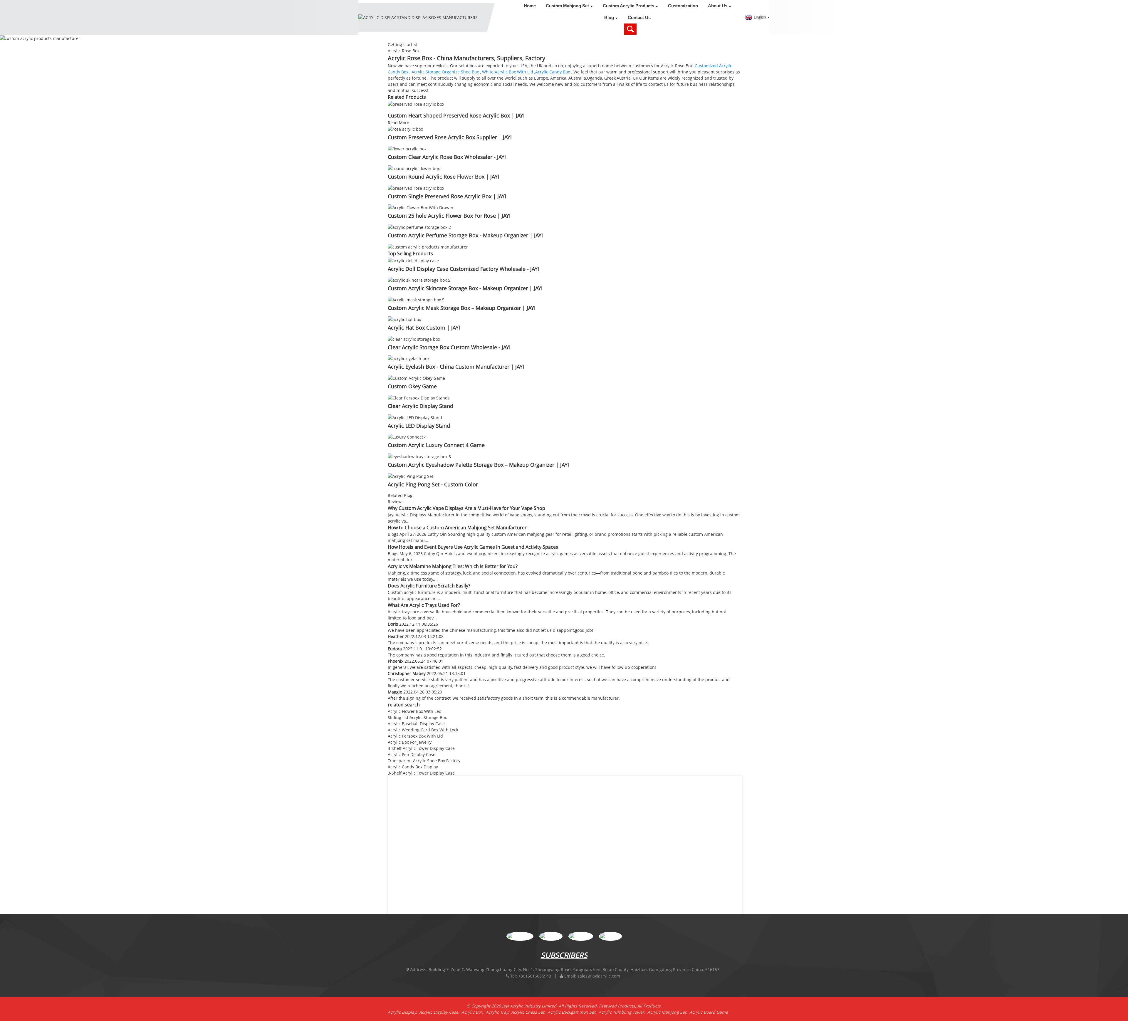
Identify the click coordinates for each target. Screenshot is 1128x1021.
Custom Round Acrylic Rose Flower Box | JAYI (443, 176)
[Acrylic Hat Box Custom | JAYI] (404, 319)
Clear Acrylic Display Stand (420, 405)
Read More (398, 122)
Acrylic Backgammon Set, (573, 1012)
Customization (683, 5)
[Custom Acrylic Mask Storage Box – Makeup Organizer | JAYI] (416, 299)
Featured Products (617, 1006)
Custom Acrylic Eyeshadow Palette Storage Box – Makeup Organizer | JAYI (478, 464)
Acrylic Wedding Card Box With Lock (423, 730)
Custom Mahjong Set (567, 5)
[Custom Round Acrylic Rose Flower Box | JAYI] (414, 168)
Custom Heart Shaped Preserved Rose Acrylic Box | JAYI (456, 115)
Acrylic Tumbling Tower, (623, 1012)
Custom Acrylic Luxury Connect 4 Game (436, 445)
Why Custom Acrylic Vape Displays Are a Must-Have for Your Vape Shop (466, 508)
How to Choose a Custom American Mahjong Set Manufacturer (457, 527)
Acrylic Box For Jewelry (410, 742)
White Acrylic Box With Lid (507, 72)
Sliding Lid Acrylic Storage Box (417, 717)
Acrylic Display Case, (440, 1012)
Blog (609, 17)
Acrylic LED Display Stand (419, 425)
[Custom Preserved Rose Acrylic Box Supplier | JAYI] (405, 129)
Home (530, 5)
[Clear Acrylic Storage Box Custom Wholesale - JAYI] (414, 338)
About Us (717, 5)
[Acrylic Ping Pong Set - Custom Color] (410, 475)
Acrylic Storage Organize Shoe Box (445, 72)
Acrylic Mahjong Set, (668, 1012)
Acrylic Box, (473, 1012)
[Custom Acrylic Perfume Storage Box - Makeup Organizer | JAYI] (419, 226)
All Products (649, 1006)
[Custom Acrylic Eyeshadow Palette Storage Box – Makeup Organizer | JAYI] (419, 456)
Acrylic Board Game (708, 1012)
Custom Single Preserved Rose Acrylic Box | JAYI (447, 196)
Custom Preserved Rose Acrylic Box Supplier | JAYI (450, 137)
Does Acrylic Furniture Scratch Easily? (429, 585)
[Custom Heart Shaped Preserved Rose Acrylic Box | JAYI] (416, 103)
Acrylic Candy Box (552, 72)
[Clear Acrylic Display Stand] (419, 397)
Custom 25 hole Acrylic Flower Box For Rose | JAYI (449, 215)
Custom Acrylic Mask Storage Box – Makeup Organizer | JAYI (462, 307)
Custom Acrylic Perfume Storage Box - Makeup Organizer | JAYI (465, 235)
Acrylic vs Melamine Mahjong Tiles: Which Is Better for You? (453, 566)
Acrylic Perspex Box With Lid (415, 736)
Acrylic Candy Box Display (413, 767)
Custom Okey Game (412, 386)
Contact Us (639, 17)
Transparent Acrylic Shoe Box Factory (424, 760)
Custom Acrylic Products (628, 5)
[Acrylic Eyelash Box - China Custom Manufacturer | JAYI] (408, 358)
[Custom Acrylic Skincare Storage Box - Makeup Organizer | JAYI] (419, 280)
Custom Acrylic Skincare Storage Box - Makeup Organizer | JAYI (465, 288)
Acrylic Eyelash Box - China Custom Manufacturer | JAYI (456, 366)
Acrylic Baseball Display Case (416, 723)
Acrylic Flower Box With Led (415, 711)
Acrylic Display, (403, 1012)
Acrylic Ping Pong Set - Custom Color (433, 484)
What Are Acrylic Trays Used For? (424, 605)
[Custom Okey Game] (416, 377)
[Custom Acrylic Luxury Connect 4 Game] (407, 436)
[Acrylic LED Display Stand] (415, 417)
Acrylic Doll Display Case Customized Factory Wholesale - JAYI (463, 268)
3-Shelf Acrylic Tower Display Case (421, 748)
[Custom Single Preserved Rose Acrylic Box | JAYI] (416, 187)
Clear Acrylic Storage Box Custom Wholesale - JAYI (449, 347)
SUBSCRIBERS (564, 955)
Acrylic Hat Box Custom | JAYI (424, 327)
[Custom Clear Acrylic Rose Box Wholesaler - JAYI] (407, 148)
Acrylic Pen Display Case (411, 754)
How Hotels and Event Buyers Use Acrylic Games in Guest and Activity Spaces (473, 547)
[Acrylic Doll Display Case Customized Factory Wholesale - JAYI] (413, 260)
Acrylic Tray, (498, 1012)
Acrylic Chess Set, (529, 1012)
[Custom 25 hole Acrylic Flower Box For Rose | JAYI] (421, 207)
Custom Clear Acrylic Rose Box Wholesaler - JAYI (447, 156)
